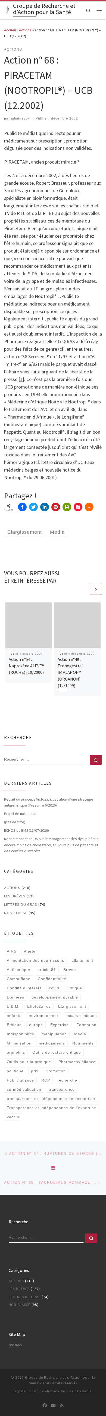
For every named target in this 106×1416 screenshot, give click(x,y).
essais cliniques (81, 1015)
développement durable (55, 997)
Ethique (14, 1025)
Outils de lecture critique (56, 1052)
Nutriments (83, 1043)
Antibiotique (18, 969)
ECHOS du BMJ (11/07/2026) (26, 830)
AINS (12, 951)
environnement (43, 1015)
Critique (74, 988)
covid (54, 988)
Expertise (59, 1025)
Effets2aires (39, 1006)
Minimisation (19, 1043)
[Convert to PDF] (78, 507)
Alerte (30, 951)
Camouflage (18, 979)
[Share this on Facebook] (22, 507)
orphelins (16, 1052)
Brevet (69, 969)
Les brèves (15, 896)
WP (36, 1391)
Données (15, 997)
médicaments (52, 1043)
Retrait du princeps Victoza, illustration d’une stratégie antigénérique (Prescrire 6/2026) (48, 802)
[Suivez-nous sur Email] (53, 1405)
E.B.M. (13, 1006)
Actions (25, 30)
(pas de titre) (14, 822)
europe (36, 1025)
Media (80, 1034)
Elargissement (72, 1006)
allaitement (82, 960)
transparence (62, 1089)
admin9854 (20, 118)
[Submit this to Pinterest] (55, 507)
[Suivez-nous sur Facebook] (44, 1405)
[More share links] (89, 507)
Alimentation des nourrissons (35, 960)
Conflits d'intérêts (24, 988)
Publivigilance (20, 1080)
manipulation (54, 1034)
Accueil (10, 30)
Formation (86, 1025)
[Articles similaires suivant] (96, 589)
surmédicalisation (24, 1089)
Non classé (15, 912)
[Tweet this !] (33, 507)
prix (34, 1071)
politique (15, 1071)
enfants (14, 1015)
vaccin (13, 1117)
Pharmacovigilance (77, 1062)
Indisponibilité (20, 1034)
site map (15, 1345)
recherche (67, 1080)
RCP (45, 1080)
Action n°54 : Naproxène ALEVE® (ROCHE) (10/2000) (26, 665)
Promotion (56, 1071)
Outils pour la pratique (29, 1062)
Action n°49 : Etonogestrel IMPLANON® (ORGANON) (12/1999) (70, 672)
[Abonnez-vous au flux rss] (62, 1405)
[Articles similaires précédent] (83, 589)
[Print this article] (67, 507)
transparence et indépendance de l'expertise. (51, 1098)
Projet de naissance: (21, 813)
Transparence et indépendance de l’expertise (51, 1108)
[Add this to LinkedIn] (44, 507)
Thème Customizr (80, 1391)
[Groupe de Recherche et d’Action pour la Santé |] (7, 10)
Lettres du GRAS (20, 904)
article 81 (47, 969)
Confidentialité (52, 979)
